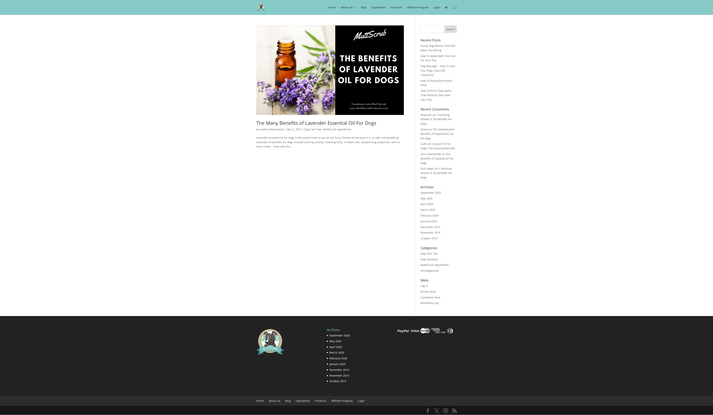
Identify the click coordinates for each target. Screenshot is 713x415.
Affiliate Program (418, 7)
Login (436, 7)
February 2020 (429, 215)
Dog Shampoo (429, 259)
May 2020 (426, 198)
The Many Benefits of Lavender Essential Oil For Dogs (316, 123)
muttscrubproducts (272, 129)
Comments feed (430, 297)
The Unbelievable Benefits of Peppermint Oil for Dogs (437, 134)
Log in (424, 286)
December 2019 (430, 227)
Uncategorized (430, 270)
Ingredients (378, 7)
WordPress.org (430, 303)
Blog (364, 7)
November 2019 (430, 232)
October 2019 (429, 238)
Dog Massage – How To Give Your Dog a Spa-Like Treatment (438, 70)
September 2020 (431, 192)
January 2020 (429, 221)
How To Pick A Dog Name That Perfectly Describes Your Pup (436, 95)
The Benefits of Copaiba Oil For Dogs (437, 158)
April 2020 (427, 204)
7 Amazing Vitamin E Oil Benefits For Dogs (436, 119)
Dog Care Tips (313, 129)
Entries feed (428, 291)
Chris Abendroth (431, 154)
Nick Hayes (427, 168)
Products (396, 7)
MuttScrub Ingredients (337, 129)
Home (332, 7)
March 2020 (428, 209)
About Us (346, 7)
